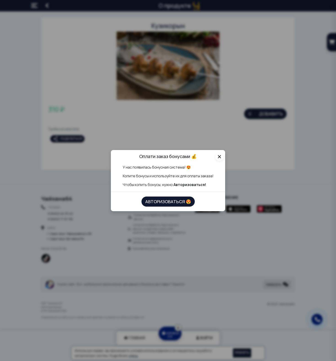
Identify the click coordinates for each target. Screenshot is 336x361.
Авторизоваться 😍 (168, 202)
